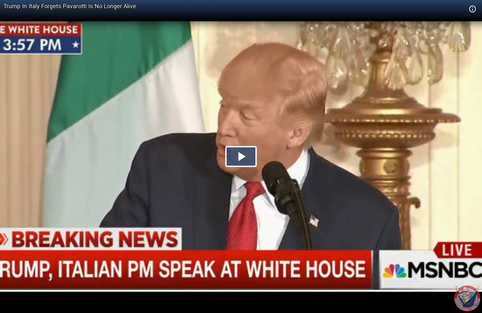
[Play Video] (241, 156)
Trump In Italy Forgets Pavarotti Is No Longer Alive (69, 6)
